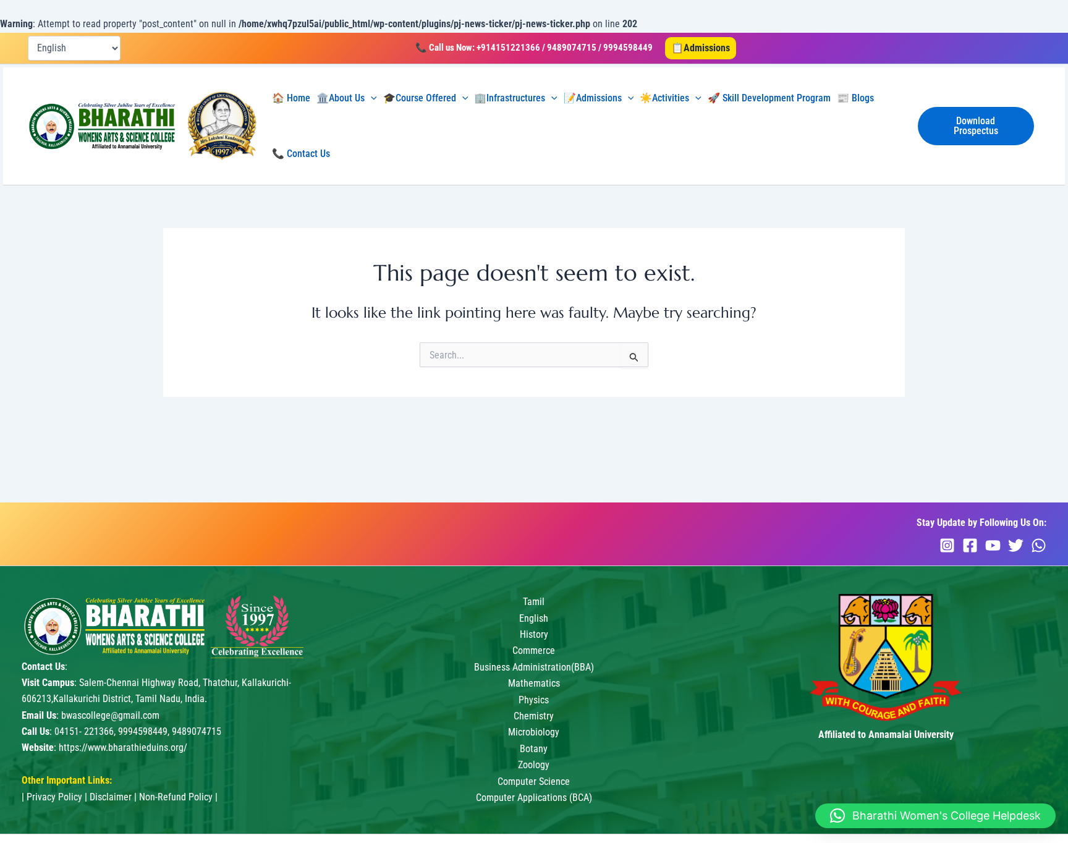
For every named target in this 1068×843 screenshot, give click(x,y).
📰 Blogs (855, 98)
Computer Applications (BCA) (534, 797)
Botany (534, 749)
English (533, 618)
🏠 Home (291, 98)
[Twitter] (1016, 545)
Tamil (534, 602)
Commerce (533, 650)
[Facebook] (970, 545)
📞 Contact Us (301, 153)
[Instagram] (947, 545)
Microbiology (533, 732)
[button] (700, 48)
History (534, 634)
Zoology (533, 765)
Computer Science (534, 781)
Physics (534, 700)
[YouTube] (993, 545)
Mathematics (534, 683)
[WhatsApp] (1038, 545)
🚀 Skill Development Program (769, 98)
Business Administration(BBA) (534, 667)
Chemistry (534, 716)
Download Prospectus (976, 126)
